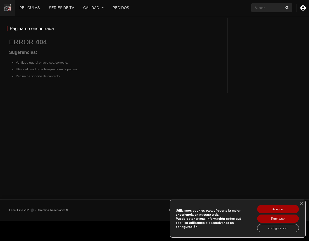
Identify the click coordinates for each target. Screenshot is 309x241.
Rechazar (278, 218)
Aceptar (277, 209)
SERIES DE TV (61, 8)
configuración (278, 228)
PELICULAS (29, 8)
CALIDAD (91, 8)
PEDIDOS (121, 8)
